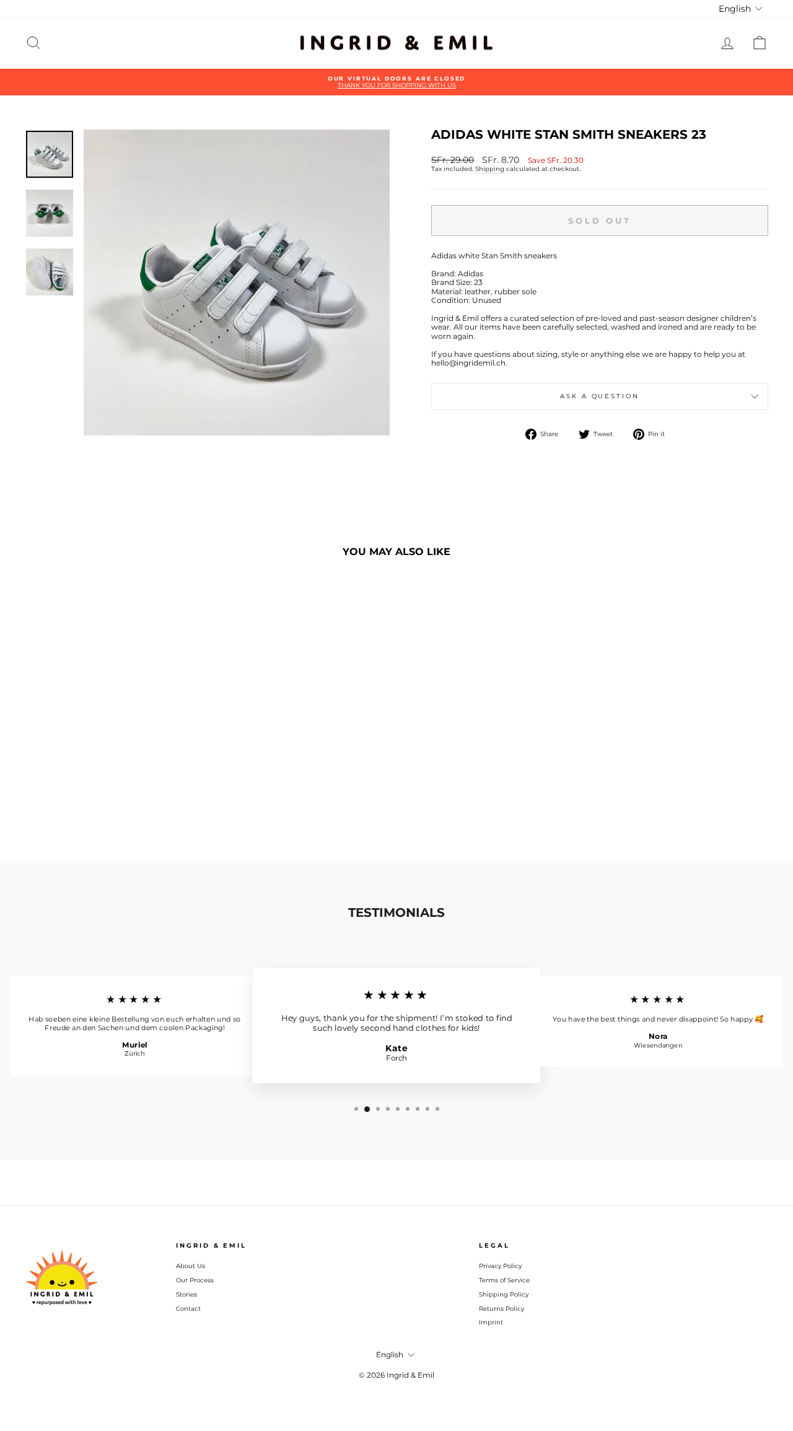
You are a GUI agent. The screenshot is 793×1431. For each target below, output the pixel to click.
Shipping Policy (503, 1294)
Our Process (195, 1280)
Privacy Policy (500, 1266)
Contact (188, 1309)
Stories (186, 1294)
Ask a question (599, 396)
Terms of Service (504, 1280)
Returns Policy (501, 1309)
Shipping (489, 169)
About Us (190, 1266)
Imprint (491, 1322)
